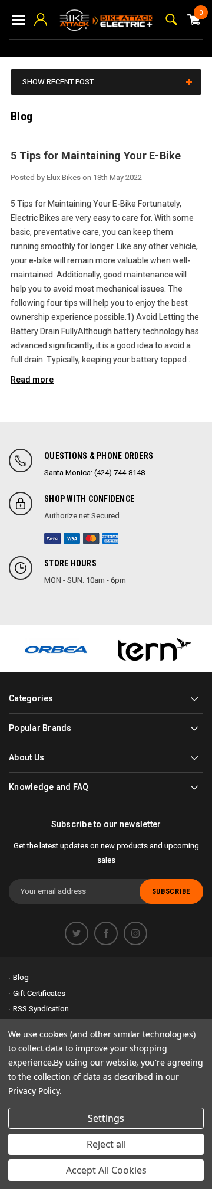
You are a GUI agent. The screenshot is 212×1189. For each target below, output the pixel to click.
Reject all (106, 1144)
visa (72, 538)
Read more (32, 379)
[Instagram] (135, 933)
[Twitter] (76, 933)
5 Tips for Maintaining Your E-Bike (96, 155)
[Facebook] (106, 933)
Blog (21, 977)
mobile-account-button (40, 19)
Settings (106, 1118)
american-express (110, 538)
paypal (52, 538)
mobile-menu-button (18, 19)
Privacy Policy (33, 1090)
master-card (91, 538)
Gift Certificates (39, 993)
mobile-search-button (171, 19)
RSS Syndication (41, 1008)
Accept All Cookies (106, 1170)
